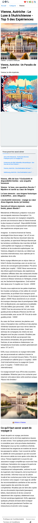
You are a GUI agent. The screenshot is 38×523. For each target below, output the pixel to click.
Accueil (3, 6)
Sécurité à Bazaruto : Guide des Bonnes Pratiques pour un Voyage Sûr (16, 157)
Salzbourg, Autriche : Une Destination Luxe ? (19, 172)
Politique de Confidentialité (13, 519)
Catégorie (12, 6)
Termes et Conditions (11, 522)
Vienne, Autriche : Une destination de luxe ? (18, 168)
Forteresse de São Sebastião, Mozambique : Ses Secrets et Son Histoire (19, 163)
